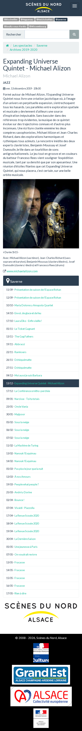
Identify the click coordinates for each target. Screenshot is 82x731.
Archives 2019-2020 (23, 49)
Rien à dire (20, 593)
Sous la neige (22, 422)
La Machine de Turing (26, 445)
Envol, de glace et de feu (28, 313)
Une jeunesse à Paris (26, 546)
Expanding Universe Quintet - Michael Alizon (39, 383)
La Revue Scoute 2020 (27, 515)
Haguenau (27, 19)
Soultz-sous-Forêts (16, 26)
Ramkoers (20, 352)
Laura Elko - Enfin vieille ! (28, 320)
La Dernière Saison (25, 538)
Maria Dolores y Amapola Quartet (34, 305)
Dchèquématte (23, 359)
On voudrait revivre (26, 554)
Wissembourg (38, 26)
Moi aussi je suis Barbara (28, 375)
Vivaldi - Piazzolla (24, 507)
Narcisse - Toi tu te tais (27, 398)
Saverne (61, 19)
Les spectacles (22, 45)
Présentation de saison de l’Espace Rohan (38, 289)
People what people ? (27, 484)
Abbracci (20, 344)
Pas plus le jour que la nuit (29, 468)
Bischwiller (12, 19)
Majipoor (20, 414)
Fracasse (20, 562)
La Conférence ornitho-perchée (32, 391)
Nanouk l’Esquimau (25, 453)
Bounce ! (19, 500)
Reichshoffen (45, 19)
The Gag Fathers (24, 336)
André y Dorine (23, 492)
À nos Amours (22, 476)
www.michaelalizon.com (22, 271)
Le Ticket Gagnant (25, 328)
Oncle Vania (21, 406)
